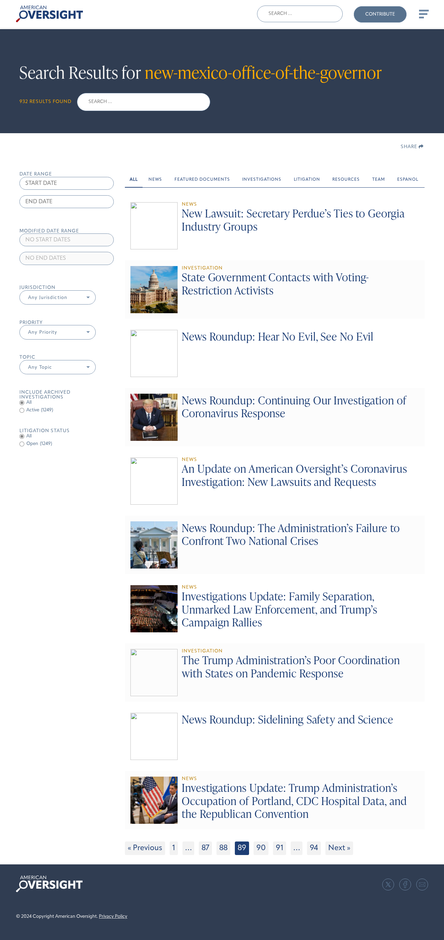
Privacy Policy (113, 916)
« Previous (145, 848)
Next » (339, 848)
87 (205, 848)
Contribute (380, 14)
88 (223, 848)
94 (314, 848)
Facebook (405, 884)
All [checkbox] (29, 402)
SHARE (410, 147)
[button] (57, 297)
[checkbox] (66, 410)
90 (261, 848)
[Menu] (423, 13)
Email (422, 884)
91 (279, 848)
